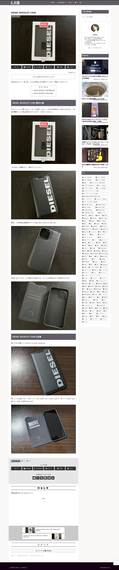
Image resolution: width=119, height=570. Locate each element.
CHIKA (95, 35)
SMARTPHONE (16, 461)
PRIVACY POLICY (14, 567)
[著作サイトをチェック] (34, 478)
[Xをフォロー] (38, 478)
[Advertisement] (43, 511)
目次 (41, 87)
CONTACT (24, 567)
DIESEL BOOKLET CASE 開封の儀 (44, 90)
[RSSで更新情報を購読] (52, 478)
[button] (70, 67)
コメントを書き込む (43, 551)
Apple (24, 461)
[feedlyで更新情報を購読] (49, 478)
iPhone (29, 461)
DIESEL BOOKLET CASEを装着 (43, 93)
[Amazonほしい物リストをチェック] (41, 478)
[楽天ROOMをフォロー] (45, 478)
